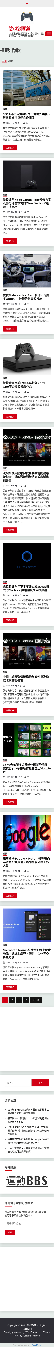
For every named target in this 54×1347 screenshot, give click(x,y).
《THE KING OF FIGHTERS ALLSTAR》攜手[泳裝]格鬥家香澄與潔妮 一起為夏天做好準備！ (28, 1131)
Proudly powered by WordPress (20, 1332)
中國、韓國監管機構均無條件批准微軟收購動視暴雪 (26, 678)
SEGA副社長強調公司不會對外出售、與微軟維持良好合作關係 (27, 116)
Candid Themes (31, 1335)
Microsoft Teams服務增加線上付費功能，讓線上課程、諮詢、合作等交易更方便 (27, 953)
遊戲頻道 (19, 29)
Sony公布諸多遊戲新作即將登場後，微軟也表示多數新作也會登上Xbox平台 (27, 768)
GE (26, 123)
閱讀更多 (10, 147)
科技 (5, 109)
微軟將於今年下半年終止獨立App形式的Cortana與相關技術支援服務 (26, 588)
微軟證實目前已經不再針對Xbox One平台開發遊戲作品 (24, 385)
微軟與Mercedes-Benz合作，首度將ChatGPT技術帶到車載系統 (26, 297)
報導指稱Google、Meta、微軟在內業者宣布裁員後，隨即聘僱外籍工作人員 (26, 862)
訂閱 (10, 1232)
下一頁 (36, 1000)
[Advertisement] (27, 1039)
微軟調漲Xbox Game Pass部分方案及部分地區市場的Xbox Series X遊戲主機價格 (27, 203)
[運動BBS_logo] (27, 1187)
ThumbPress (36, 1345)
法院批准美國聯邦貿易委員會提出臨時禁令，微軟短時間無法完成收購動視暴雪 (26, 477)
